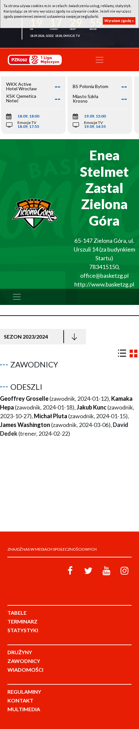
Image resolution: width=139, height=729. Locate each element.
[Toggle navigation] (100, 59)
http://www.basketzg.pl (104, 284)
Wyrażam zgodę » (119, 20)
